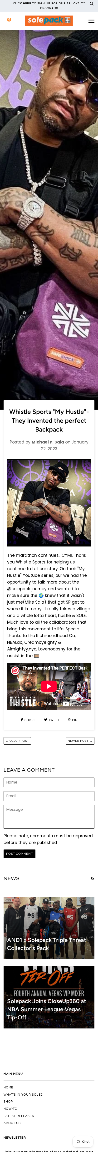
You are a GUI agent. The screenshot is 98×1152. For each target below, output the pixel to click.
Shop (8, 1101)
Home (8, 1087)
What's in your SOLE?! (24, 1094)
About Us (12, 1123)
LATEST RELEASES (19, 1116)
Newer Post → (80, 740)
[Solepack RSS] (92, 879)
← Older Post (17, 740)
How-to (10, 1108)
